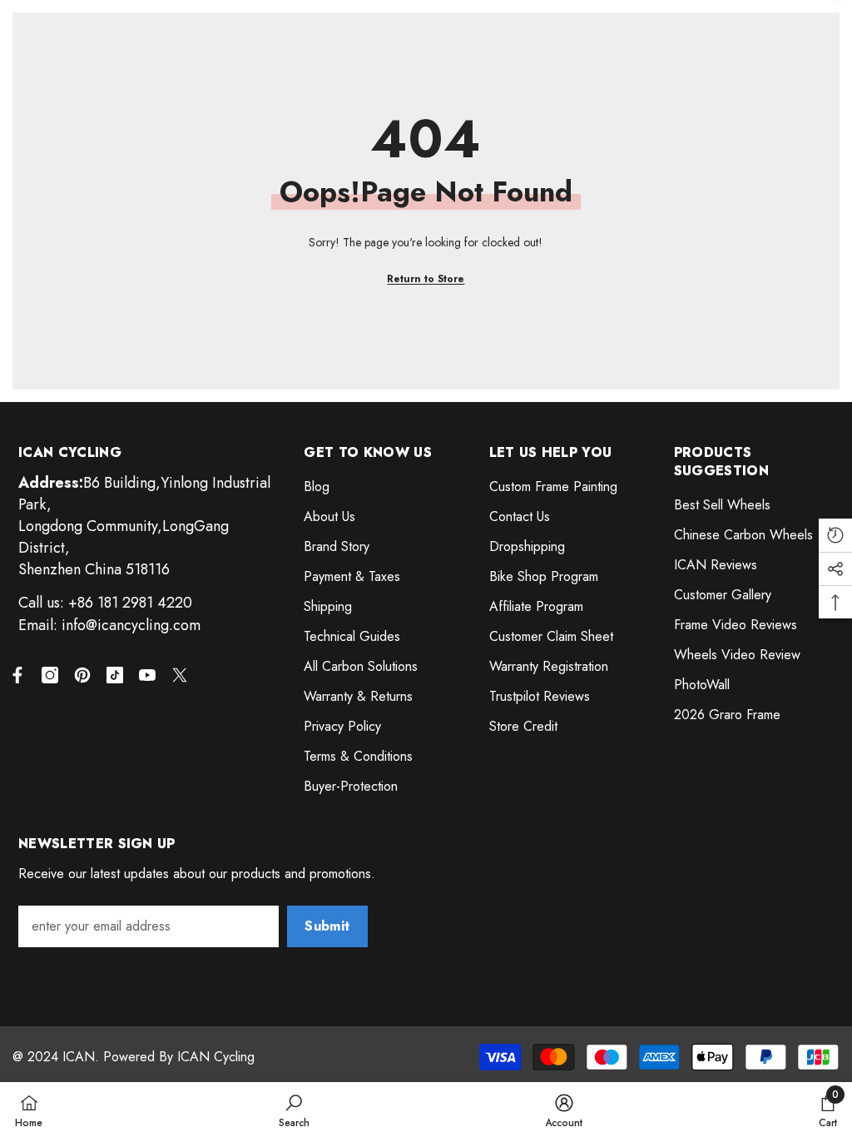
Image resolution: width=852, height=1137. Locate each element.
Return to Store (425, 278)
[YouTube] (147, 675)
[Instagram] (50, 675)
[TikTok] (115, 675)
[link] (294, 1109)
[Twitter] (180, 675)
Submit (327, 926)
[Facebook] (17, 675)
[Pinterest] (82, 675)
